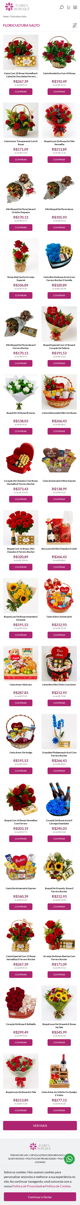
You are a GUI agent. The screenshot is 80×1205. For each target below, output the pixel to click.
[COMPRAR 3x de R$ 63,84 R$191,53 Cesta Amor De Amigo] (20, 731)
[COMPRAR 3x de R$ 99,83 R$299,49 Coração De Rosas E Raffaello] (20, 1003)
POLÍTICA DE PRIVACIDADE (41, 1158)
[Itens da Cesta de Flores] (68, 7)
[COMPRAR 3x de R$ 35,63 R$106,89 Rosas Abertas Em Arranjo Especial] (20, 256)
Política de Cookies (58, 1186)
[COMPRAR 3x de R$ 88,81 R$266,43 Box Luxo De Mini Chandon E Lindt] (59, 527)
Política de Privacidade (27, 1186)
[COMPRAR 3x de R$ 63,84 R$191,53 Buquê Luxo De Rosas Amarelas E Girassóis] (20, 595)
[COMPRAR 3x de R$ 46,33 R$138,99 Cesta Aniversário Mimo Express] (59, 460)
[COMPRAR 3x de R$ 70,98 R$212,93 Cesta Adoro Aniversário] (59, 595)
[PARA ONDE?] (61, 7)
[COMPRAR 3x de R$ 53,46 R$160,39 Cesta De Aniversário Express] (20, 867)
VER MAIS (40, 1125)
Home (6, 16)
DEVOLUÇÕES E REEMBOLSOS (46, 1155)
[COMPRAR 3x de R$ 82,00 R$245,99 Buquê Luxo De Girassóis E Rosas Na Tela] (59, 1003)
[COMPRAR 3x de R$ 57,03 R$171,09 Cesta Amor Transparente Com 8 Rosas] (20, 120)
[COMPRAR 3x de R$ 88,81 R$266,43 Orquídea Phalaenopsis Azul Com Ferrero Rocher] (59, 731)
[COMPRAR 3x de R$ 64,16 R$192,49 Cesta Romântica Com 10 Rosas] (59, 52)
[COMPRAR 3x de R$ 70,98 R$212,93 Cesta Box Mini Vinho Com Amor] (59, 663)
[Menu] (75, 7)
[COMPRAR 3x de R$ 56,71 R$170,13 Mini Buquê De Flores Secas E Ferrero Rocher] (20, 324)
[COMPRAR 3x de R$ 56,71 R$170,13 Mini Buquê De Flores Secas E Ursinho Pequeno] (20, 188)
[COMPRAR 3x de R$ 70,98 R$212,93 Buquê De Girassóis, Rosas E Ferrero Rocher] (59, 867)
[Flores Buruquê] (40, 1147)
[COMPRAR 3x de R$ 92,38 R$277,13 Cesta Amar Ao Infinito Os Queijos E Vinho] (59, 1071)
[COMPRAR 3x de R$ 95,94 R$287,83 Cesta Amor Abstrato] (20, 663)
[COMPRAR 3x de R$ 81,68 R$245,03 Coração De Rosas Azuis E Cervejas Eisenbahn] (59, 799)
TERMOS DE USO (19, 1155)
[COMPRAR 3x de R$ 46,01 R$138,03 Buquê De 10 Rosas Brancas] (20, 392)
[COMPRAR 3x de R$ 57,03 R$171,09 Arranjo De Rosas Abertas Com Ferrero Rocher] (59, 935)
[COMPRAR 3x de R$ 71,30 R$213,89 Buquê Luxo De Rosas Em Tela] (20, 1071)
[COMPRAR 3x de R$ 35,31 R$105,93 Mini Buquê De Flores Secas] (59, 188)
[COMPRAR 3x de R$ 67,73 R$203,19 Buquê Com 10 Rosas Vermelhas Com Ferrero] (20, 799)
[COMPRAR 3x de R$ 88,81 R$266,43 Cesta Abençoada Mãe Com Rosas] (59, 392)
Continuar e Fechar (40, 1197)
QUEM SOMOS (16, 1158)
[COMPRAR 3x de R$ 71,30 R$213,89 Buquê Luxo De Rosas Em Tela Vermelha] (59, 120)
